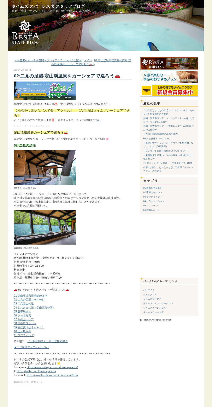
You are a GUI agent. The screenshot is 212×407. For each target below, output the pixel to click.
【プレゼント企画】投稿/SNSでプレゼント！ (166, 150)
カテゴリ (150, 180)
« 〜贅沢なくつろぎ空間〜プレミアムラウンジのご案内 (48, 60)
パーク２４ (149, 290)
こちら (97, 120)
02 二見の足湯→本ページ (29, 299)
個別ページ (36, 382)
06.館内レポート (151, 210)
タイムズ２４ (150, 294)
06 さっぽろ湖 (22, 315)
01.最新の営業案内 (152, 188)
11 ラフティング (24, 335)
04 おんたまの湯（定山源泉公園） (34, 307)
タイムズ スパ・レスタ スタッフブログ (48, 6)
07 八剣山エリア (24, 319)
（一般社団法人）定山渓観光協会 (47, 341)
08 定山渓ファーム (25, 323)
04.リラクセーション (154, 201)
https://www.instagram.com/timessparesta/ (52, 367)
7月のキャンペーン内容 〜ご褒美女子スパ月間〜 (169, 163)
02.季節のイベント (152, 192)
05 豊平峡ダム (22, 311)
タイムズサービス (152, 299)
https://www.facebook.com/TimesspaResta (52, 375)
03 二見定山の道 (24, 303)
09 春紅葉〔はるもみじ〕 (29, 327)
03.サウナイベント (152, 196)
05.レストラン (150, 205)
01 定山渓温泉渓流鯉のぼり (30, 295)
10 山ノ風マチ (22, 331)
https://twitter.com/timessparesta (36, 371)
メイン (88, 60)
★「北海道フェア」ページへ (31, 347)
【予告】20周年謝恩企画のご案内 (160, 134)
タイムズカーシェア (153, 312)
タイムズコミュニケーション (158, 303)
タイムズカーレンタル (154, 307)
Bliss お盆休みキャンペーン (157, 138)
